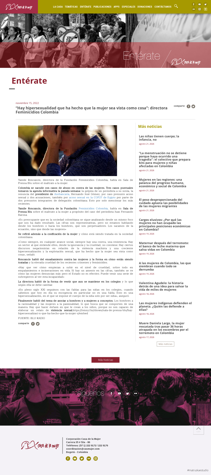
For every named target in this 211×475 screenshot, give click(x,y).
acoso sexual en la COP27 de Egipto (92, 197)
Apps (117, 6)
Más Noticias (105, 360)
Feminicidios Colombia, (94, 208)
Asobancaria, (62, 194)
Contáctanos (162, 6)
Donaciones (144, 6)
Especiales (128, 6)
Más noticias (165, 344)
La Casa (58, 6)
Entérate (85, 6)
